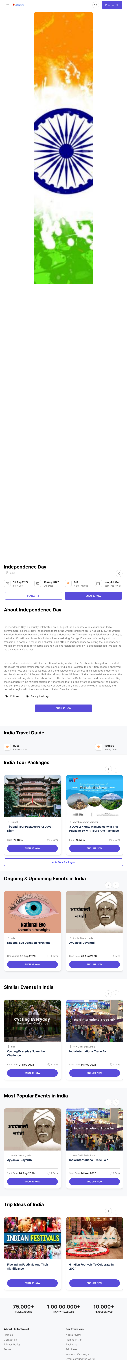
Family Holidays (40, 696)
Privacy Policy (12, 1344)
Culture (14, 696)
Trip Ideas (71, 1349)
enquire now (93, 595)
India (12, 573)
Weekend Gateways (77, 1354)
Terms (7, 1349)
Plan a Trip (33, 595)
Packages (71, 1344)
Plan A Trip (112, 5)
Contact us (10, 1339)
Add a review (73, 1334)
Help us (8, 1334)
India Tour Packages (63, 862)
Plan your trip (74, 1339)
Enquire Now (32, 848)
